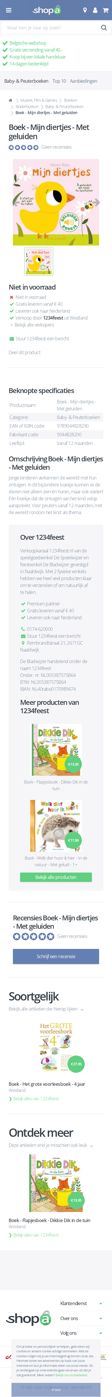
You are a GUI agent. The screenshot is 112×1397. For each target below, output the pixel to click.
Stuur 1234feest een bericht (42, 338)
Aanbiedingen (83, 81)
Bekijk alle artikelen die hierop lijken (43, 1009)
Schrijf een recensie (56, 956)
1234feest (53, 318)
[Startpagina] (11, 100)
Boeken (70, 100)
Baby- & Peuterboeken (64, 106)
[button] (85, 10)
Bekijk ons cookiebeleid (71, 1375)
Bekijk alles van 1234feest (36, 1098)
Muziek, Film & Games (38, 100)
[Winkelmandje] (105, 10)
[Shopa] (46, 10)
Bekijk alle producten (56, 877)
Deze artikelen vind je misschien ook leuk (48, 1145)
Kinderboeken (27, 106)
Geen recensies (56, 147)
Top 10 (59, 81)
